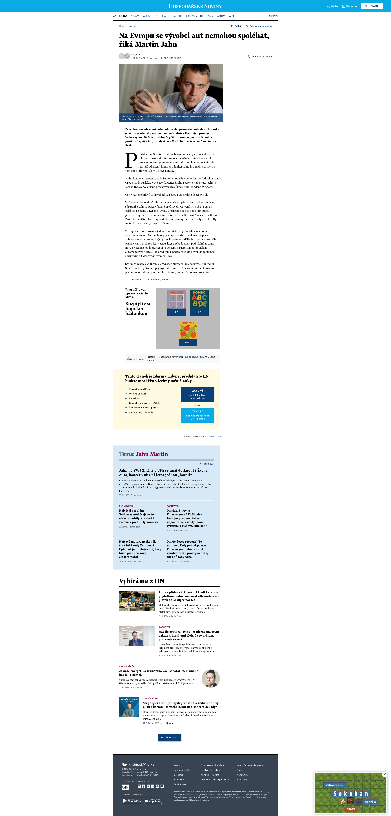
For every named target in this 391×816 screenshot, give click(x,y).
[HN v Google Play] (132, 801)
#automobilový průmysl (157, 279)
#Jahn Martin (134, 279)
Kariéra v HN (180, 780)
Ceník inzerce (180, 784)
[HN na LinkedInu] (152, 786)
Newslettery (242, 775)
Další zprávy (169, 737)
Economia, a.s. (141, 769)
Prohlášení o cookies (210, 770)
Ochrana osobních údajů (212, 765)
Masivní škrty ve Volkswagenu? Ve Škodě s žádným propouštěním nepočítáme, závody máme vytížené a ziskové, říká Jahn (187, 518)
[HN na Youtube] (162, 786)
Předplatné (372, 6)
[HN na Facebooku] (143, 786)
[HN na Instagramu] (148, 786)
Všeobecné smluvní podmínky (215, 780)
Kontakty (178, 765)
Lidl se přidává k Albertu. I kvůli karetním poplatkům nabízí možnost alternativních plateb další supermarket (189, 596)
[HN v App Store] (153, 801)
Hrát (177, 312)
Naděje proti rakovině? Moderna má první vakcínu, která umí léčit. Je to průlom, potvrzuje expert (189, 636)
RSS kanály (242, 780)
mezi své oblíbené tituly (191, 356)
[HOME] (114, 16)
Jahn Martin (152, 454)
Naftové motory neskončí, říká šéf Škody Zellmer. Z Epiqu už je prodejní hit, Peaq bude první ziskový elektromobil (140, 549)
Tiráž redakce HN (182, 770)
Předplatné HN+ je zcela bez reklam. (208, 436)
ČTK (138, 54)
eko (133, 54)
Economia (178, 775)
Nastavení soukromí (210, 775)
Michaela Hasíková (135, 119)
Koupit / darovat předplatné (250, 765)
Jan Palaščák (127, 666)
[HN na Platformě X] (139, 786)
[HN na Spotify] (157, 786)
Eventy (240, 770)
